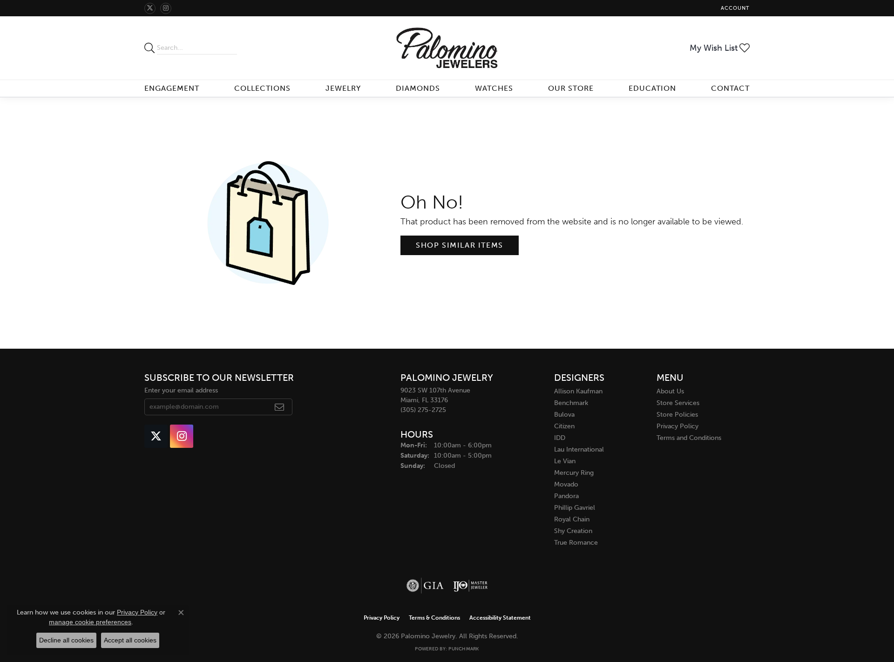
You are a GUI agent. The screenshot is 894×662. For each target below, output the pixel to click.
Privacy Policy (677, 426)
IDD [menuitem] (559, 438)
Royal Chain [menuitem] (571, 519)
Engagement (171, 88)
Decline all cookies (66, 640)
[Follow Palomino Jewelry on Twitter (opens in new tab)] (150, 8)
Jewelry (343, 88)
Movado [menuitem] (566, 484)
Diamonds (418, 88)
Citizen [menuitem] (564, 426)
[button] (734, 8)
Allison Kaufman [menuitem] (578, 391)
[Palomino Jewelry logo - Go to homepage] (447, 48)
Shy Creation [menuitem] (573, 531)
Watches (494, 88)
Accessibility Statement (500, 618)
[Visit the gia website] (425, 585)
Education (652, 88)
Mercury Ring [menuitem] (574, 473)
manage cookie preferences (90, 622)
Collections (262, 88)
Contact (730, 88)
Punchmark (463, 649)
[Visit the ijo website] (470, 585)
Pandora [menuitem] (566, 496)
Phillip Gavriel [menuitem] (574, 508)
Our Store (571, 88)
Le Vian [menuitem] (565, 461)
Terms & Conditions (434, 618)
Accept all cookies (130, 640)
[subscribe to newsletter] (279, 407)
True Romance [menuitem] (576, 543)
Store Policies (677, 415)
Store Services (678, 403)
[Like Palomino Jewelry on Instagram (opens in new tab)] (165, 8)
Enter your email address (181, 390)
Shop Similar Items (459, 245)
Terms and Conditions (689, 438)
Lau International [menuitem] (579, 449)
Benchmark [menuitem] (571, 403)
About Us (670, 391)
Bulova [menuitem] (564, 415)
